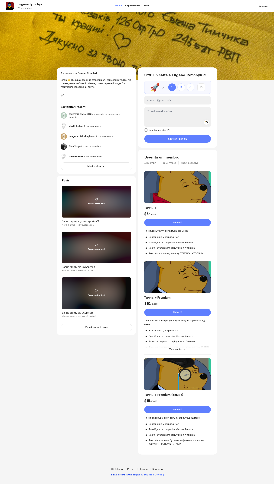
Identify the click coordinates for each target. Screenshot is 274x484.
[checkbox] (155, 130)
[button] (118, 5)
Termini (144, 469)
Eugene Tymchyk (29, 4)
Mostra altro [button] (175, 349)
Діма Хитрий (75, 146)
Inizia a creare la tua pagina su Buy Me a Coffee (136, 474)
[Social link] (62, 95)
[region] (177, 107)
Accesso (263, 6)
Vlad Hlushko (76, 126)
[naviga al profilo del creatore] (10, 6)
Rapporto (157, 469)
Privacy (131, 469)
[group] (177, 214)
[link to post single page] (96, 206)
